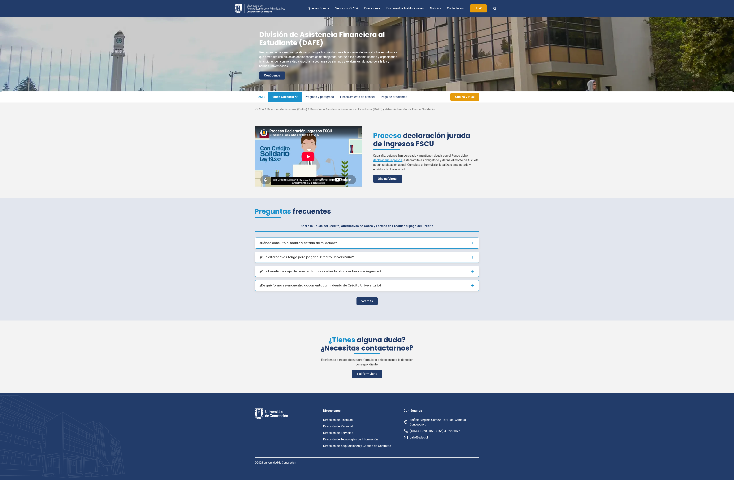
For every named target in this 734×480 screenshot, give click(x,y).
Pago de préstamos (394, 97)
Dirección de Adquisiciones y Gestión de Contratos (357, 446)
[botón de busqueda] (494, 8)
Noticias (435, 8)
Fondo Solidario (282, 97)
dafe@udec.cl (419, 437)
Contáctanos (455, 8)
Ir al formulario (367, 374)
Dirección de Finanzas (338, 420)
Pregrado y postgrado (319, 97)
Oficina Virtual (465, 97)
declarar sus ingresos (387, 160)
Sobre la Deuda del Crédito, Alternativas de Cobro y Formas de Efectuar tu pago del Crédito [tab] (367, 226)
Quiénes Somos (318, 8)
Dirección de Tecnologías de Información (350, 439)
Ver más (367, 301)
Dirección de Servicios (338, 433)
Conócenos (272, 75)
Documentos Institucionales (405, 8)
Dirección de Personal (338, 426)
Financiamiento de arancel (357, 97)
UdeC (478, 8)
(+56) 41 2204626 (448, 431)
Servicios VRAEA (346, 8)
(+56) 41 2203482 (422, 431)
